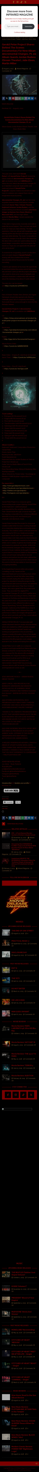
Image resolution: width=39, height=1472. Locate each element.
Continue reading (19, 32)
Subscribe (28, 26)
